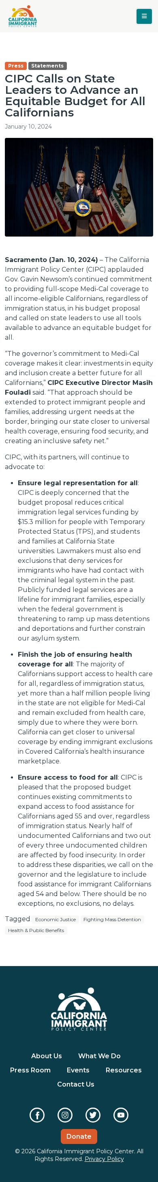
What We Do (99, 1056)
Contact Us (75, 1084)
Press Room (30, 1070)
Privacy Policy (104, 1159)
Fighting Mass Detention (112, 919)
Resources (124, 1070)
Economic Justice (55, 919)
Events (78, 1070)
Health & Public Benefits (36, 930)
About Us (46, 1056)
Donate (79, 1136)
